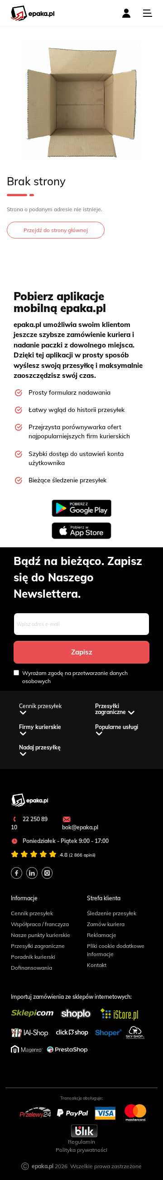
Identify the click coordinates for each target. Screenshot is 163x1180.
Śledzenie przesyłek (111, 913)
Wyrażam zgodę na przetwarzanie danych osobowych (75, 676)
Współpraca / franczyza (40, 924)
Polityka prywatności (81, 1149)
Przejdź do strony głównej (56, 230)
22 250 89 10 (29, 823)
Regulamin (81, 1141)
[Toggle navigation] (147, 13)
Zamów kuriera (106, 924)
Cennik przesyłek (32, 913)
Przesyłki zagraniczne (38, 945)
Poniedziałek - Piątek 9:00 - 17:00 (65, 841)
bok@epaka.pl (80, 827)
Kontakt (96, 965)
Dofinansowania (31, 967)
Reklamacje (101, 935)
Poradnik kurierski (33, 956)
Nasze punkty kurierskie (40, 935)
